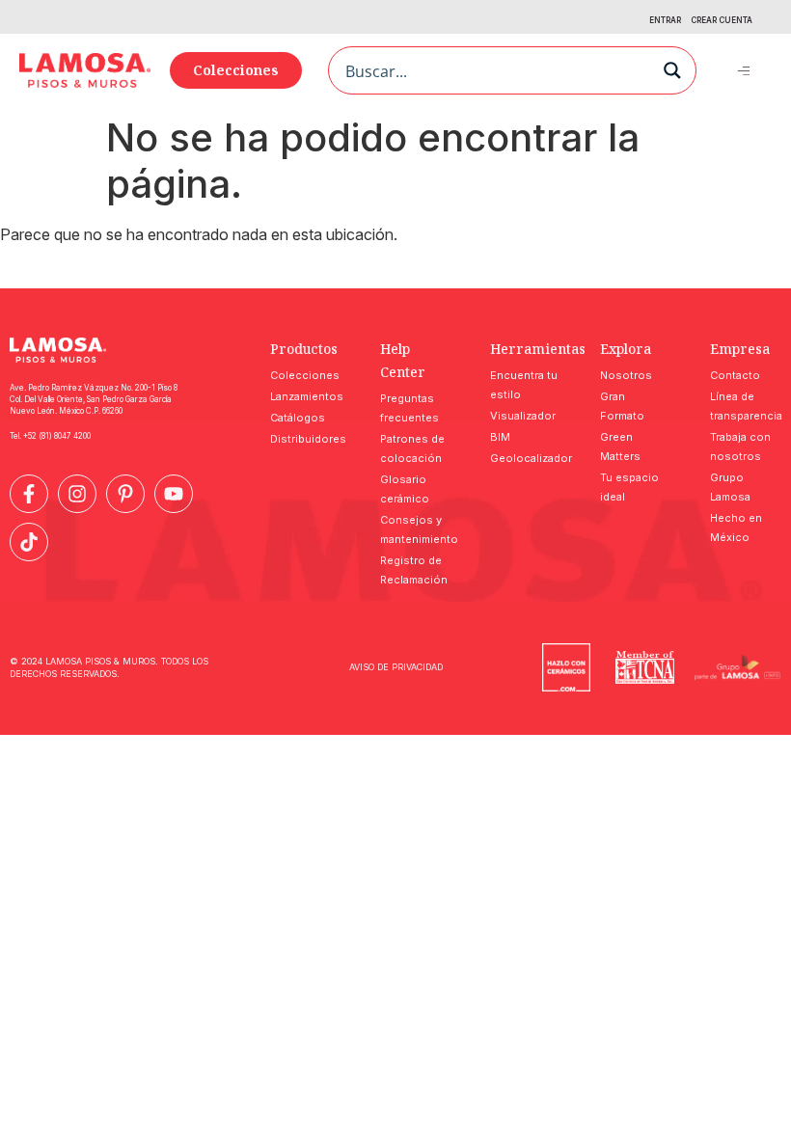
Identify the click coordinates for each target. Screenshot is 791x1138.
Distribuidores (305, 439)
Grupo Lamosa (730, 487)
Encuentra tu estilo (524, 384)
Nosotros (626, 375)
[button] (744, 70)
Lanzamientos (305, 396)
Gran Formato (622, 406)
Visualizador (523, 415)
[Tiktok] (29, 542)
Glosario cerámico (404, 489)
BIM (500, 437)
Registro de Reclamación (414, 570)
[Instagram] (77, 493)
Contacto (735, 375)
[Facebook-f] (29, 493)
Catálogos (297, 417)
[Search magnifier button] (672, 70)
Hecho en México (736, 527)
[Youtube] (173, 493)
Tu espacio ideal (629, 487)
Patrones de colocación (412, 448)
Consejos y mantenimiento (415, 529)
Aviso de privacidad (396, 667)
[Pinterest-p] (125, 493)
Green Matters (620, 446)
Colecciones (305, 375)
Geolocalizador (525, 458)
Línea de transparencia (745, 406)
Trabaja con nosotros (740, 446)
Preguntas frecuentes (409, 408)
